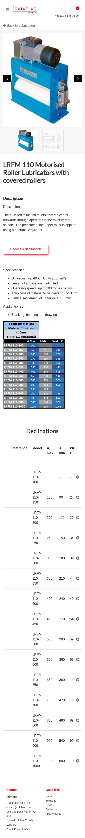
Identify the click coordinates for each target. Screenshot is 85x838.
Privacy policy (53, 813)
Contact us (52, 809)
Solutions (51, 800)
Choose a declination (25, 249)
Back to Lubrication (20, 25)
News (49, 805)
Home (49, 796)
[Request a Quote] (77, 8)
